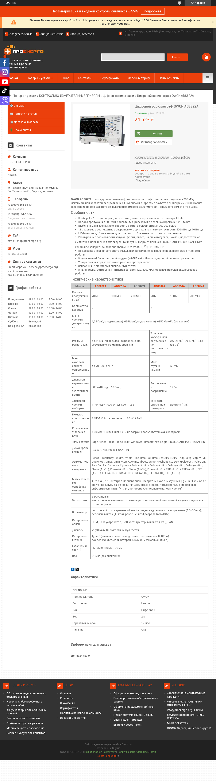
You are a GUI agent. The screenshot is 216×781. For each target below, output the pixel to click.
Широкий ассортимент (128, 724)
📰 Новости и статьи (23, 113)
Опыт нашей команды (127, 719)
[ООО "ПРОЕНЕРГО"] (24, 52)
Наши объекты (169, 78)
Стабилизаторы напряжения (25, 723)
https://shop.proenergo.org (24, 240)
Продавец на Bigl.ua (108, 748)
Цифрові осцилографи (118, 95)
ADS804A (159, 286)
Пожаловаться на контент (100, 751)
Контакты (85, 78)
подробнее (152, 11)
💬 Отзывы (17, 105)
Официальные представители (132, 693)
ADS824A (198, 286)
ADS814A (179, 286)
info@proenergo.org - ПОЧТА (185, 710)
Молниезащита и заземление (25, 728)
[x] (77, 570)
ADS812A (120, 286)
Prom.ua (127, 744)
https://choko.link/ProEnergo (25, 274)
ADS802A (100, 286)
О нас (65, 78)
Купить (157, 133)
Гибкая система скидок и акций (133, 714)
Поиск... (177, 57)
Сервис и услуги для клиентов (26, 732)
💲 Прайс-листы (20, 130)
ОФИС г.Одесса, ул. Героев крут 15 (189, 728)
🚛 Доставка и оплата (24, 122)
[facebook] (72, 570)
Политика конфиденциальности (80, 712)
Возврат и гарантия (73, 717)
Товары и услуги (38, 78)
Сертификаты (109, 78)
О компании (67, 703)
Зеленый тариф (139, 78)
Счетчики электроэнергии (23, 718)
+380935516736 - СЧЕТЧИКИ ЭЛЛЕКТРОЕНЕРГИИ (184, 703)
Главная (13, 78)
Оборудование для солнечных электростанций (26, 695)
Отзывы (65, 693)
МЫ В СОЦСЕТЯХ (177, 723)
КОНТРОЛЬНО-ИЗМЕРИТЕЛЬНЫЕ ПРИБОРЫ (69, 95)
